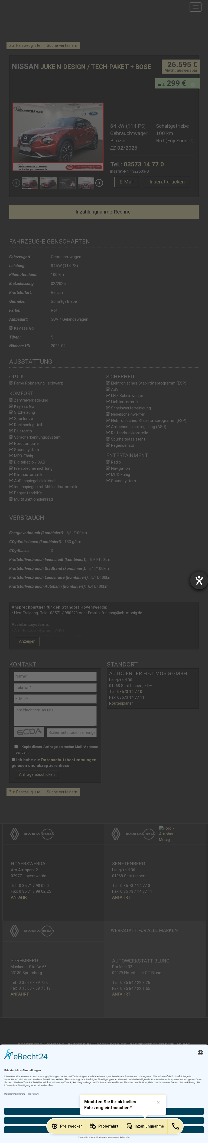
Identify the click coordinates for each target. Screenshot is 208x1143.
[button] (66, 1126)
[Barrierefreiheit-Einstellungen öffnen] (199, 580)
